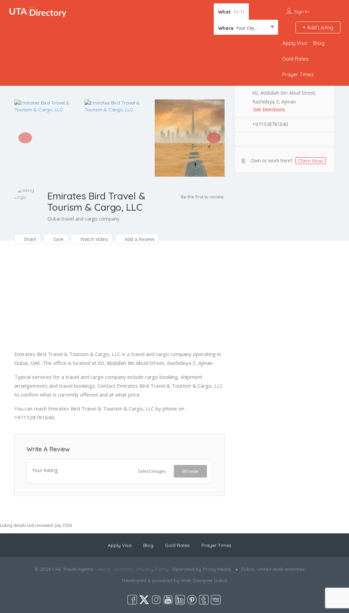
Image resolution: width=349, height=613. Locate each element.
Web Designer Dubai (204, 580)
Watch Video (93, 239)
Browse (190, 471)
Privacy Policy (152, 569)
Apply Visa (294, 43)
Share (29, 239)
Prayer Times (298, 74)
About (104, 569)
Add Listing (319, 27)
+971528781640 (270, 124)
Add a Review (138, 239)
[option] (49, 106)
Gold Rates (295, 58)
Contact (124, 569)
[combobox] (246, 28)
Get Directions (269, 109)
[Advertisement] (119, 302)
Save (58, 239)
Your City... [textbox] (246, 28)
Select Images (152, 471)
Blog (318, 43)
